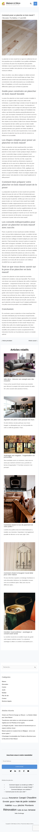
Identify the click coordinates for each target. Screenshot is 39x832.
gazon (12, 802)
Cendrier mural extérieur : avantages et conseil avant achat (18, 633)
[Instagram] (19, 771)
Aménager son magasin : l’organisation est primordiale (19, 456)
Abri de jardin (5, 798)
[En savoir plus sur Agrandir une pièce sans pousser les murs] (19, 407)
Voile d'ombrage (19, 813)
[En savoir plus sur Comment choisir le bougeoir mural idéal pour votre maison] (19, 556)
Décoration (6, 18)
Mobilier (4, 692)
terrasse (31, 810)
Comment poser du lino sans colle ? (16, 791)
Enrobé (6, 801)
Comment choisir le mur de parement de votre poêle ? (18, 525)
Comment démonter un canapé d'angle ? (21, 787)
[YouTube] (28, 771)
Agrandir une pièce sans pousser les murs (19, 420)
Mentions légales (7, 701)
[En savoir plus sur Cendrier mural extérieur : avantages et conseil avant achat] (19, 611)
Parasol (15, 805)
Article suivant (33, 340)
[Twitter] (11, 771)
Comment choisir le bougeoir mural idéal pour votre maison (18, 574)
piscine (21, 805)
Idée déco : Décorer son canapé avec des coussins (19, 380)
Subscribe (19, 766)
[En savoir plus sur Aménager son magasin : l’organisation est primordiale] (19, 444)
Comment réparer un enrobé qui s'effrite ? (21, 785)
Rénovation (10, 809)
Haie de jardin (22, 801)
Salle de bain (22, 810)
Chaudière (31, 797)
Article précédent (6, 340)
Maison (4, 681)
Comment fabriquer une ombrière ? (21, 789)
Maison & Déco (13, 3)
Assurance (13, 798)
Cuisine (4, 687)
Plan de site (5, 695)
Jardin (3, 690)
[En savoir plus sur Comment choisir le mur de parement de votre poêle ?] (19, 499)
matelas (8, 805)
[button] (31, 3)
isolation (32, 801)
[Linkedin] (15, 771)
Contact (4, 698)
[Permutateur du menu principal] (35, 3)
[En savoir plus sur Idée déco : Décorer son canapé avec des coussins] (19, 365)
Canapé (22, 798)
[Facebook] (24, 771)
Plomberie (29, 805)
